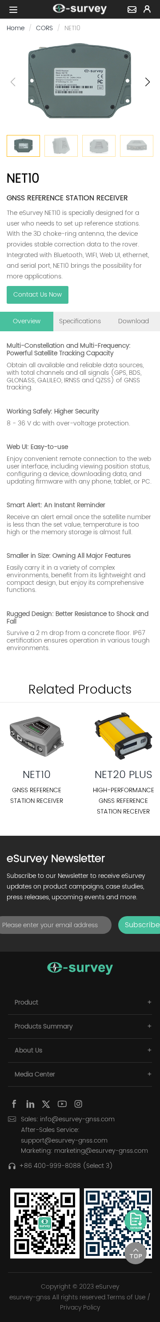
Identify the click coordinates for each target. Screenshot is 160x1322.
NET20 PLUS (123, 775)
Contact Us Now (37, 295)
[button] (147, 82)
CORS (44, 28)
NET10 (37, 775)
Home (15, 28)
